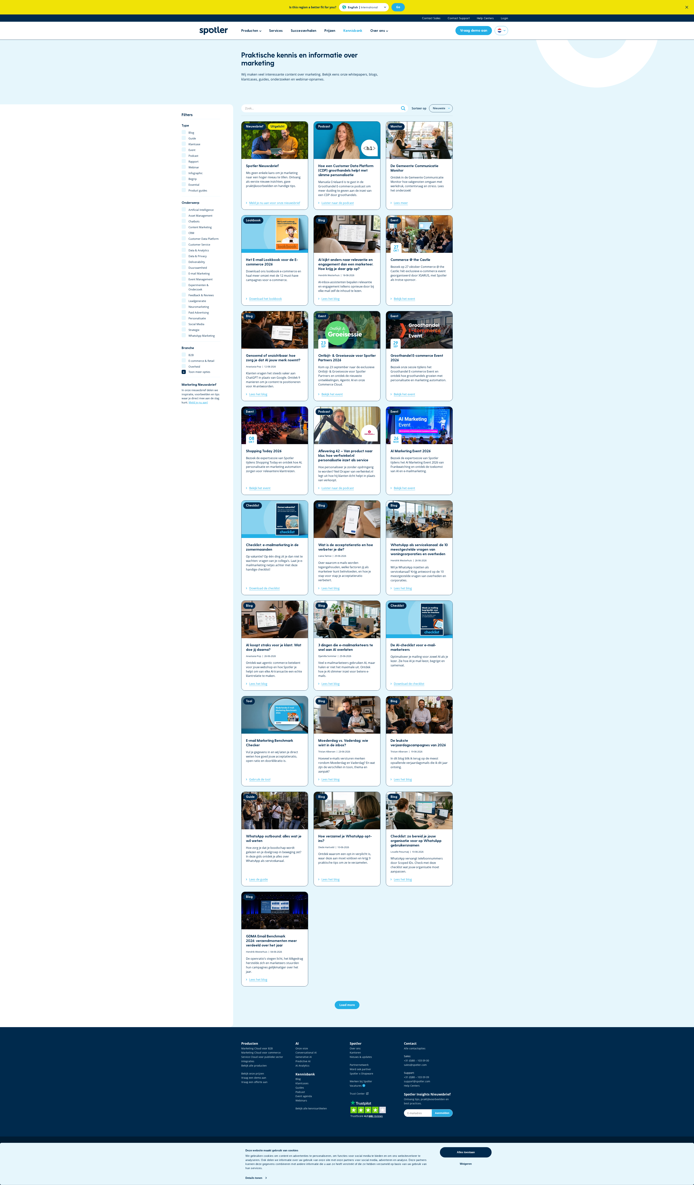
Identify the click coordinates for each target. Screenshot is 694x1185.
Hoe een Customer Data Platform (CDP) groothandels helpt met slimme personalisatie (347, 166)
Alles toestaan (466, 1152)
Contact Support (459, 18)
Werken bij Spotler (361, 1081)
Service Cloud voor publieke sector (262, 1057)
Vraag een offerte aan (254, 1082)
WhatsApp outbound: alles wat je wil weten (274, 839)
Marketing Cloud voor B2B (257, 1048)
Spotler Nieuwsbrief (274, 166)
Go (398, 7)
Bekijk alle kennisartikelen (311, 1108)
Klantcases (302, 1083)
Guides (299, 1087)
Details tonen (253, 1177)
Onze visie (301, 1048)
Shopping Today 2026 (274, 451)
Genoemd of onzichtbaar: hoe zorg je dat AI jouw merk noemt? (274, 356)
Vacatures (357, 1085)
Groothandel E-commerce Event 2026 (419, 356)
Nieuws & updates (361, 1057)
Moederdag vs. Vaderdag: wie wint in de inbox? (347, 741)
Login (504, 18)
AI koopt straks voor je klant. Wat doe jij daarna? (274, 646)
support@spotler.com (417, 1081)
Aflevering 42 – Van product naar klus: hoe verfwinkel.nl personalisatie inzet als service (347, 451)
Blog (298, 1079)
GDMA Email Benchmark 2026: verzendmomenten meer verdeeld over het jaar (274, 939)
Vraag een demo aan (253, 1077)
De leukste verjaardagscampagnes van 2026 (419, 741)
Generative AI (303, 1057)
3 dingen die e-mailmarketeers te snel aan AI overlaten (347, 646)
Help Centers (485, 18)
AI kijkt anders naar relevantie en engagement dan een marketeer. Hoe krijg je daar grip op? (347, 260)
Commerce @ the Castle (419, 260)
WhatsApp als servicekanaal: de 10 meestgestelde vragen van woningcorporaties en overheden (419, 548)
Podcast (300, 1092)
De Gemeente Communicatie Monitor (419, 166)
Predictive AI (302, 1061)
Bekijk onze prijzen (252, 1073)
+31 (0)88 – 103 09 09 (416, 1077)
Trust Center (358, 1093)
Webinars (301, 1100)
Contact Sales (431, 18)
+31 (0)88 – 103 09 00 (416, 1060)
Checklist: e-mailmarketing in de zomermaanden (274, 548)
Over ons (355, 1048)
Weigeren (466, 1163)
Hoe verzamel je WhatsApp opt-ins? (347, 839)
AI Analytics (302, 1065)
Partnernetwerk (359, 1065)
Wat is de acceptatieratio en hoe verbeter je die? (347, 548)
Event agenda (303, 1096)
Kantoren (355, 1052)
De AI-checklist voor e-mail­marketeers (419, 646)
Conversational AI (306, 1052)
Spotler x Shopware (361, 1073)
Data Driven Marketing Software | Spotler (214, 31)
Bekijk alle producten (254, 1065)
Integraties (247, 1061)
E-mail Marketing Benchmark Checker (274, 741)
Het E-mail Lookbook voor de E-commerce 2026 (274, 260)
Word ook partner (360, 1069)
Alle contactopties (414, 1048)
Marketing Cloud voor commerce (261, 1052)
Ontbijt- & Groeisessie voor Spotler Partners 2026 (347, 356)
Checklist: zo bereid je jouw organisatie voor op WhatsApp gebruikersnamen (419, 839)
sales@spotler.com (415, 1065)
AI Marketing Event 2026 (419, 451)
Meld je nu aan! (198, 402)
